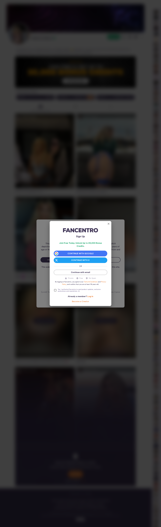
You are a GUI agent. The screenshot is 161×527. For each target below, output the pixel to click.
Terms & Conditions (91, 282)
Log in (90, 296)
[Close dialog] (108, 224)
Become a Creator (80, 301)
